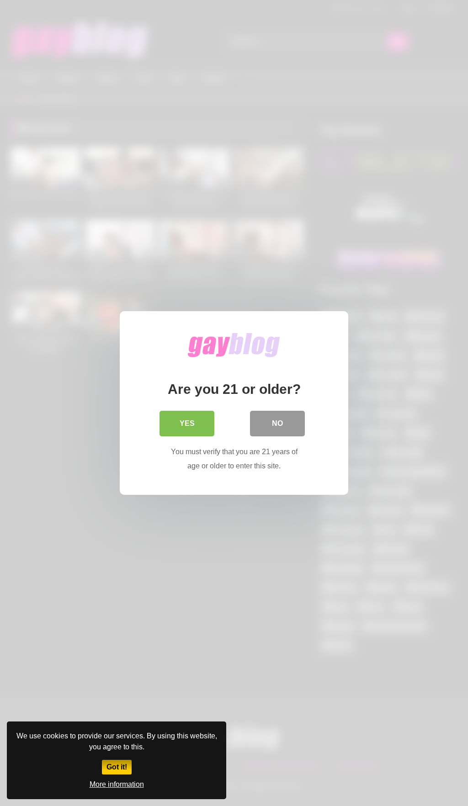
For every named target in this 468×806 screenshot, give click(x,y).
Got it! (116, 767)
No (277, 423)
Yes (187, 423)
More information (117, 784)
